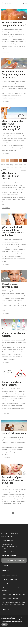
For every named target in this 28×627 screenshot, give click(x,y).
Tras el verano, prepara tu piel (10, 285)
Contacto (5, 565)
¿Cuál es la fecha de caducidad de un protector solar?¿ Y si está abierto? (13, 231)
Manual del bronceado (14, 433)
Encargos (5, 570)
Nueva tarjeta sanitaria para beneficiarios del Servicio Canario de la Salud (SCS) (13, 603)
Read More (6, 52)
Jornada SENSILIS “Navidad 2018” (12, 598)
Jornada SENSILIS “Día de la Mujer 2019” (14, 594)
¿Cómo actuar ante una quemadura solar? (14, 24)
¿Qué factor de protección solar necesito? (10, 176)
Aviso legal (6, 609)
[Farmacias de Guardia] (14, 562)
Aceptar (4, 624)
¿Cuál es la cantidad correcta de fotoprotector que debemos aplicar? (12, 125)
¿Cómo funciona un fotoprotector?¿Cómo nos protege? (13, 74)
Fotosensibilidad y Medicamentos (11, 383)
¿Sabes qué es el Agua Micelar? (13, 334)
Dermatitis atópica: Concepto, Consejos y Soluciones (13, 480)
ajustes (20, 621)
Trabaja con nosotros (10, 575)
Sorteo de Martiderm (7, 584)
